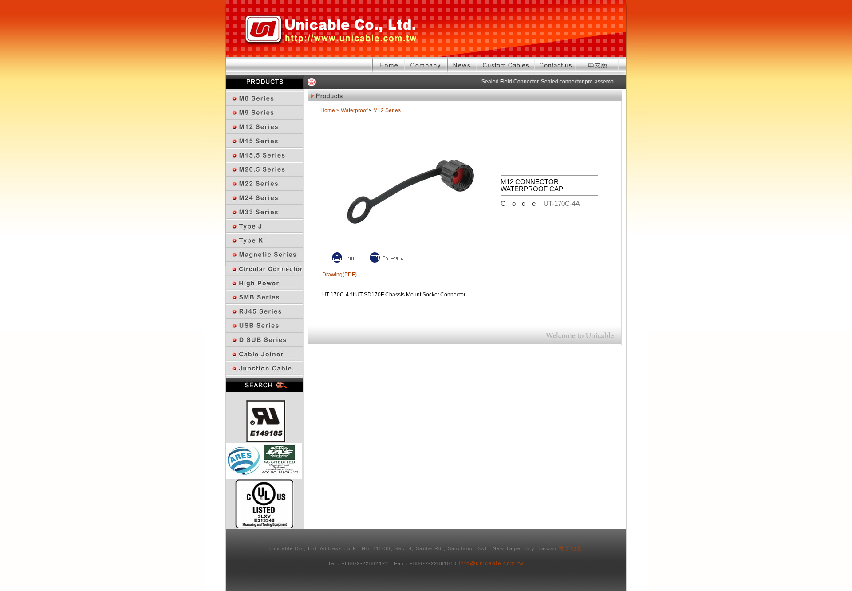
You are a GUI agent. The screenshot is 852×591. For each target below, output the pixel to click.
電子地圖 (570, 548)
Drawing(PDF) (339, 275)
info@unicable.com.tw (491, 563)
